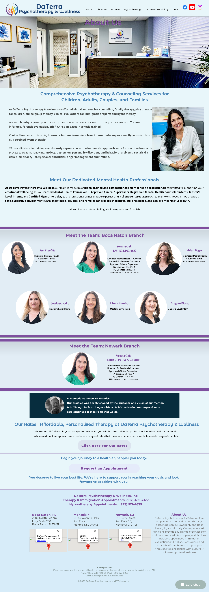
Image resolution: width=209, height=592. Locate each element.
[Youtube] (192, 7)
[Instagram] (200, 7)
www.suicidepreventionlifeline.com (104, 575)
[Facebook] (185, 7)
